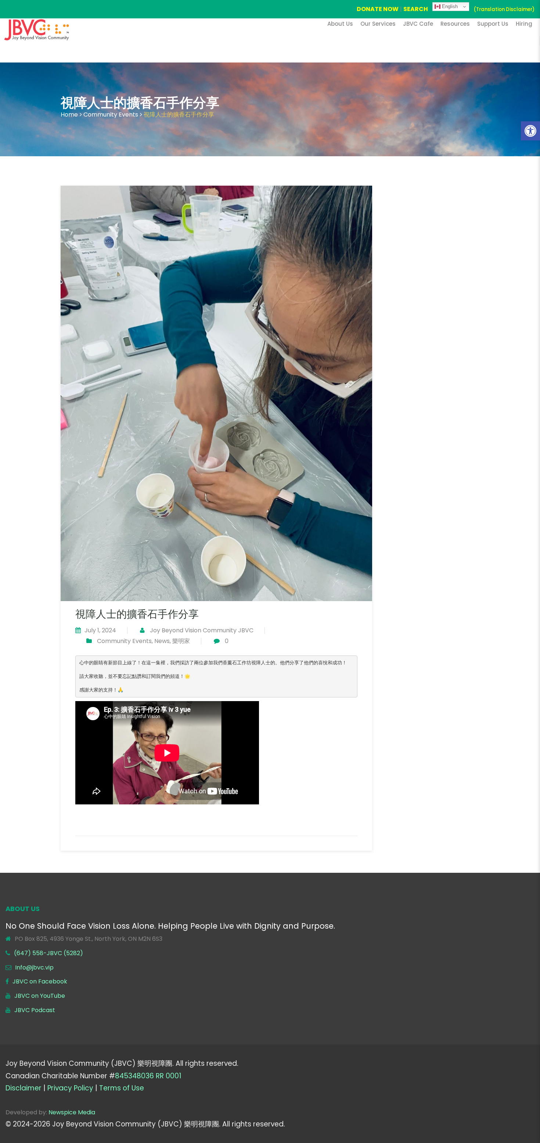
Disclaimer (24, 1088)
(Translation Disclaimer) (504, 9)
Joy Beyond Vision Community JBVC (201, 630)
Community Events (110, 114)
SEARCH (415, 9)
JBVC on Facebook (39, 981)
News (162, 641)
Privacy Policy (70, 1088)
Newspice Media (71, 1112)
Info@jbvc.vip (34, 967)
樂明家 (181, 641)
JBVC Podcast (34, 1010)
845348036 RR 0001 (148, 1076)
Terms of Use (121, 1088)
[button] (530, 130)
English (449, 6)
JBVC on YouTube (39, 996)
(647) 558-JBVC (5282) (48, 953)
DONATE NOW (378, 9)
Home (69, 114)
